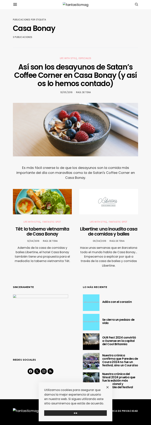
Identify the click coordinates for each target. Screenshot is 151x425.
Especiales (85, 58)
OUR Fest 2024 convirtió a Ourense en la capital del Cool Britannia (119, 340)
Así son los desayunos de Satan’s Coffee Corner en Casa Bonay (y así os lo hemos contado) (75, 75)
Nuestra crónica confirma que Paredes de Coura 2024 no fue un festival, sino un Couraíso (120, 360)
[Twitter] (37, 371)
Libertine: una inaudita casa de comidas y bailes (108, 231)
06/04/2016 (99, 240)
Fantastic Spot (52, 221)
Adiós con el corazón (117, 302)
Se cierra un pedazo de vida (118, 321)
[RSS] (50, 371)
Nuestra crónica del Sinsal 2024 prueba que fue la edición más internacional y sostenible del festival (118, 380)
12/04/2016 (33, 240)
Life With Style (68, 58)
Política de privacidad (121, 411)
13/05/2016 (66, 92)
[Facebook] (31, 371)
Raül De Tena (83, 92)
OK (76, 413)
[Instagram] (44, 371)
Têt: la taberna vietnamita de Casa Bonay (42, 231)
